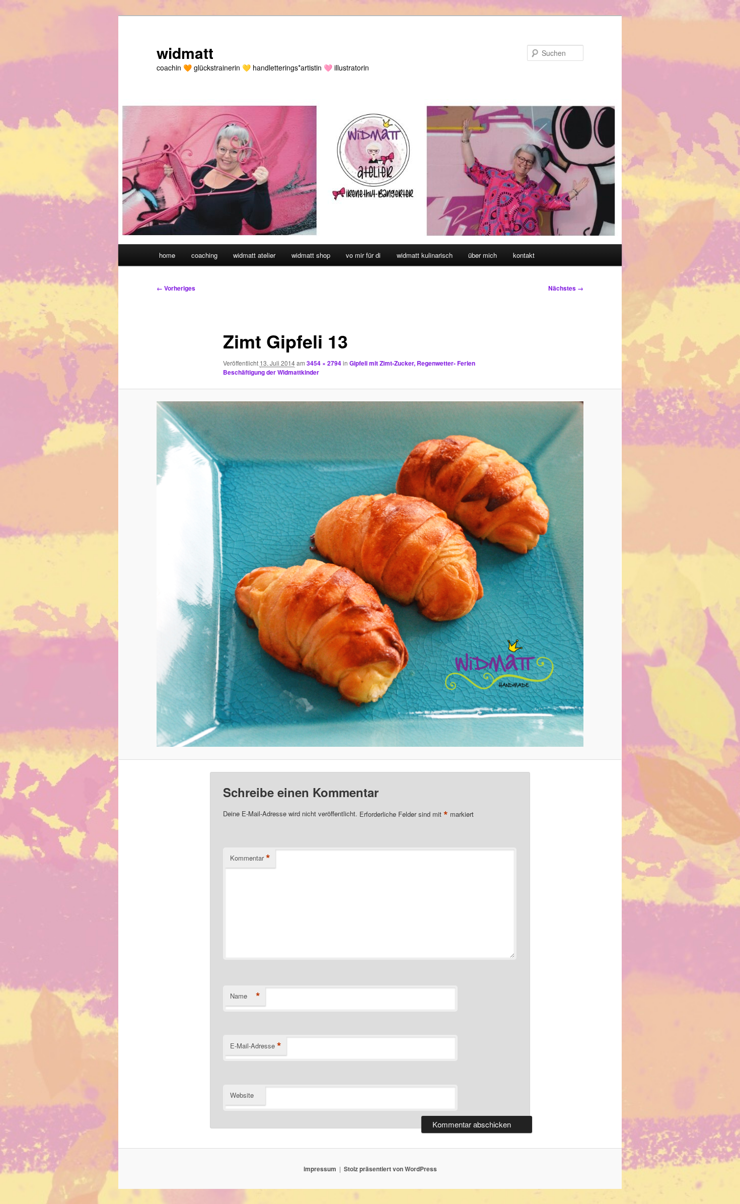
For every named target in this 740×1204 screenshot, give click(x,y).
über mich (482, 255)
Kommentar (250, 858)
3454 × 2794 (324, 363)
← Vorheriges (176, 288)
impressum (320, 1168)
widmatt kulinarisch (425, 255)
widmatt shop (310, 255)
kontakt (524, 255)
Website (242, 1095)
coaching (204, 255)
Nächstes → (565, 288)
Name (245, 996)
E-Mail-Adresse (255, 1046)
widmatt (185, 52)
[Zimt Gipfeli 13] (370, 574)
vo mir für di (363, 255)
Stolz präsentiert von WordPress (390, 1168)
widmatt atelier (254, 255)
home (167, 255)
